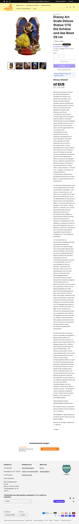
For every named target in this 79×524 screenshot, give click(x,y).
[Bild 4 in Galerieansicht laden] (35, 65)
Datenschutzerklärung (39, 520)
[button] (20, 5)
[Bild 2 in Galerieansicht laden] (19, 65)
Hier (61, 419)
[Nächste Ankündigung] (53, 1)
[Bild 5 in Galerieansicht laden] (42, 65)
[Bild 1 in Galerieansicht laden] (11, 65)
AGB (46, 520)
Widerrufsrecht (28, 520)
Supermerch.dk (11, 520)
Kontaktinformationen (66, 520)
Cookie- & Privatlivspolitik (30, 471)
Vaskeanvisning (27, 475)
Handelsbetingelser (28, 468)
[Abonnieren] (30, 501)
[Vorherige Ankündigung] (25, 1)
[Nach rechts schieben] (48, 65)
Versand (62, 48)
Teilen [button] (56, 429)
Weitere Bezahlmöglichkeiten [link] (64, 69)
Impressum (56, 520)
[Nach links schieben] (5, 65)
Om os (42, 468)
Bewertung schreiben (50, 449)
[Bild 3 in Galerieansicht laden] (27, 65)
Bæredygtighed (45, 471)
